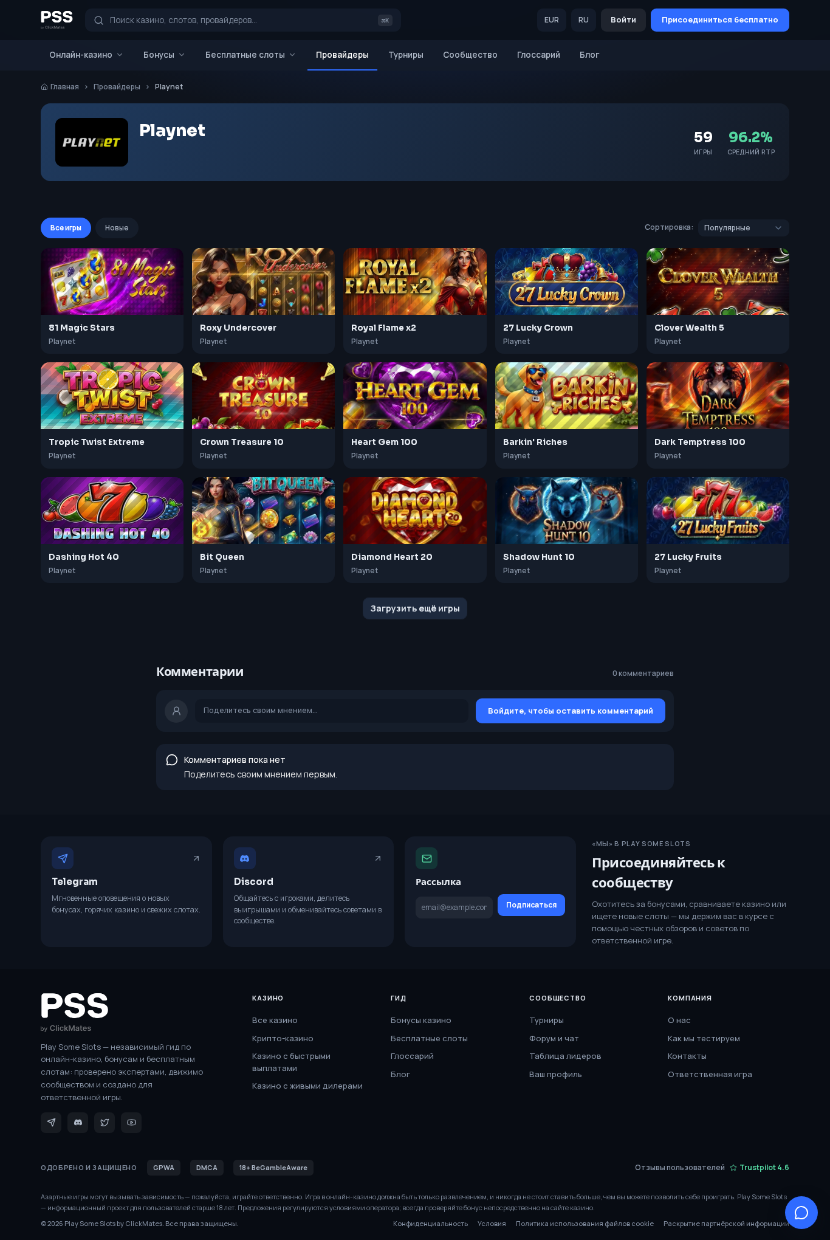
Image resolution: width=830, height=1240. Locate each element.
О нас (679, 1019)
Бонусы (158, 54)
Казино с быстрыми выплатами (291, 1061)
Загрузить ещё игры (415, 608)
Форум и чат (554, 1038)
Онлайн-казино (80, 54)
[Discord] (77, 1122)
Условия (492, 1223)
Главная (64, 86)
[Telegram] (51, 1122)
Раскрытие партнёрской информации (726, 1223)
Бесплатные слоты (245, 54)
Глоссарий (538, 54)
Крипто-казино (283, 1038)
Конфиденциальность (430, 1223)
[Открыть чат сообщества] (801, 1212)
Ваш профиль (555, 1074)
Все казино (275, 1019)
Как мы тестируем (704, 1038)
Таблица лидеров (565, 1055)
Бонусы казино (421, 1019)
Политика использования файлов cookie (585, 1223)
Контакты (687, 1055)
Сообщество (470, 54)
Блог (590, 54)
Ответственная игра (710, 1074)
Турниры (406, 54)
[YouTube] (131, 1122)
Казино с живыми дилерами (307, 1085)
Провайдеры (342, 54)
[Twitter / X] (104, 1122)
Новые (117, 227)
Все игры (65, 227)
